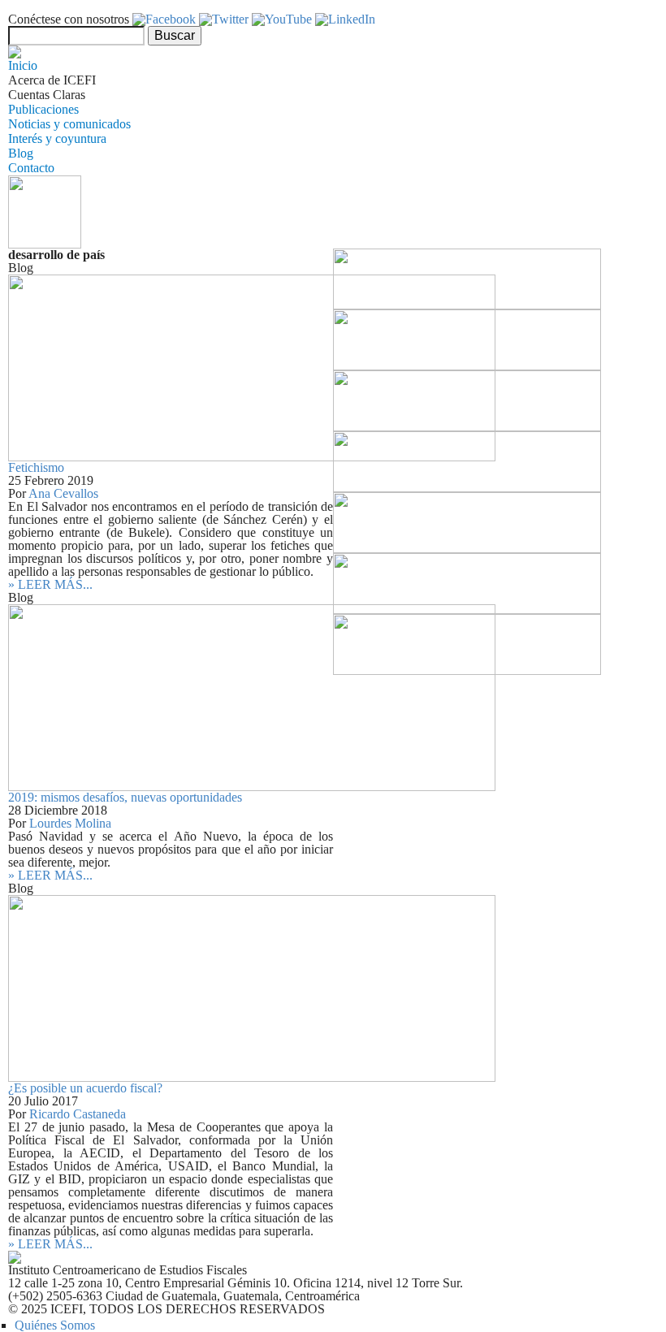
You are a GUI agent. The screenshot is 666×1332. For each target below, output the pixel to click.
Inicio (22, 65)
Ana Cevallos (63, 493)
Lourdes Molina (70, 823)
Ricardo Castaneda (77, 1114)
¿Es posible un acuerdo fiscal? (85, 1088)
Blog (20, 153)
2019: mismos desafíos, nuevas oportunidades (125, 797)
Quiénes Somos (55, 1325)
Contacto (31, 168)
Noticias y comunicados (69, 124)
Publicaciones (43, 109)
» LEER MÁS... (50, 584)
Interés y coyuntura (57, 138)
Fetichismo (36, 467)
